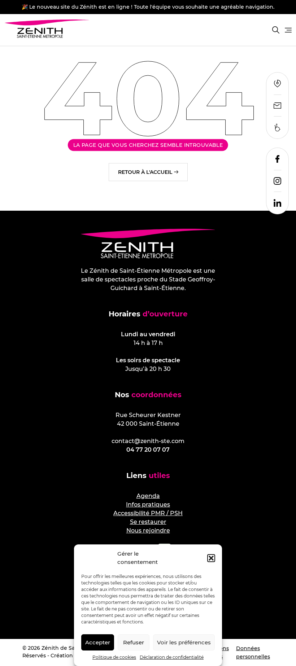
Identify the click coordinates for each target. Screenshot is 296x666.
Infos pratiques (148, 504)
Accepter (97, 642)
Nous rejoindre (148, 530)
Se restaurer (148, 521)
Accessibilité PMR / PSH (148, 513)
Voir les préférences (184, 642)
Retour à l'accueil (145, 172)
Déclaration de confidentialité (172, 657)
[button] (211, 558)
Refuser (133, 642)
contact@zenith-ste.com (148, 441)
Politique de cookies (114, 657)
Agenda (148, 495)
